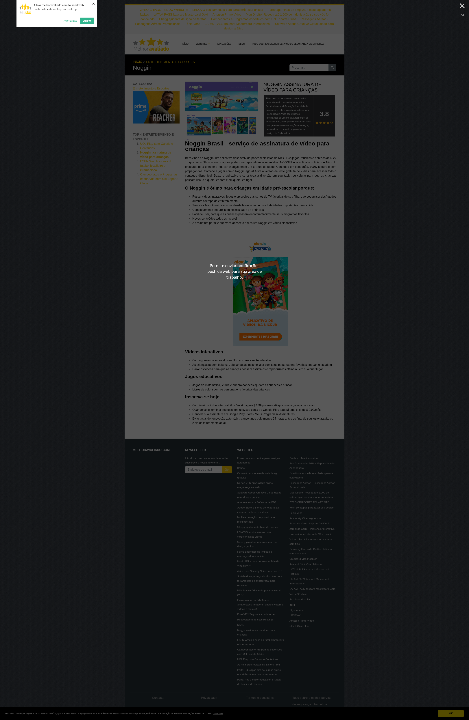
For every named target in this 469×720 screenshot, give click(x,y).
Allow (87, 21)
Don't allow (70, 21)
